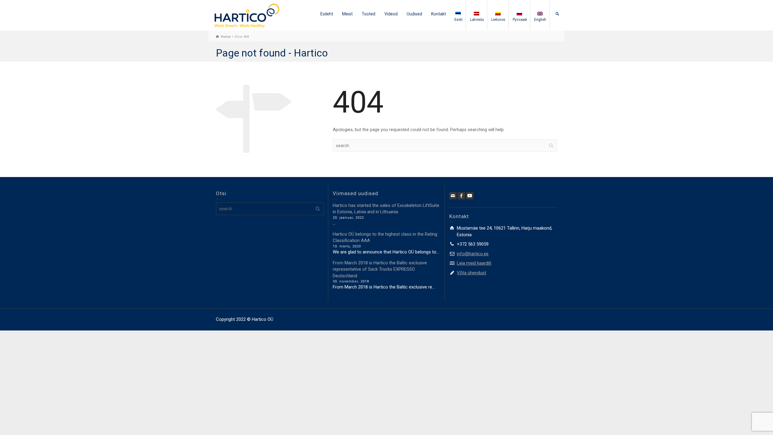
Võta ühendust (471, 273)
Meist (347, 13)
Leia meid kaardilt (474, 263)
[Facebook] (461, 195)
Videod (391, 13)
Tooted (368, 13)
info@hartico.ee (473, 253)
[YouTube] (469, 195)
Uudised (414, 13)
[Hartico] (246, 15)
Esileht (326, 13)
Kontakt (438, 13)
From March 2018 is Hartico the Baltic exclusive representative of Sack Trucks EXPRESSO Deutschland (380, 269)
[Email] (453, 195)
